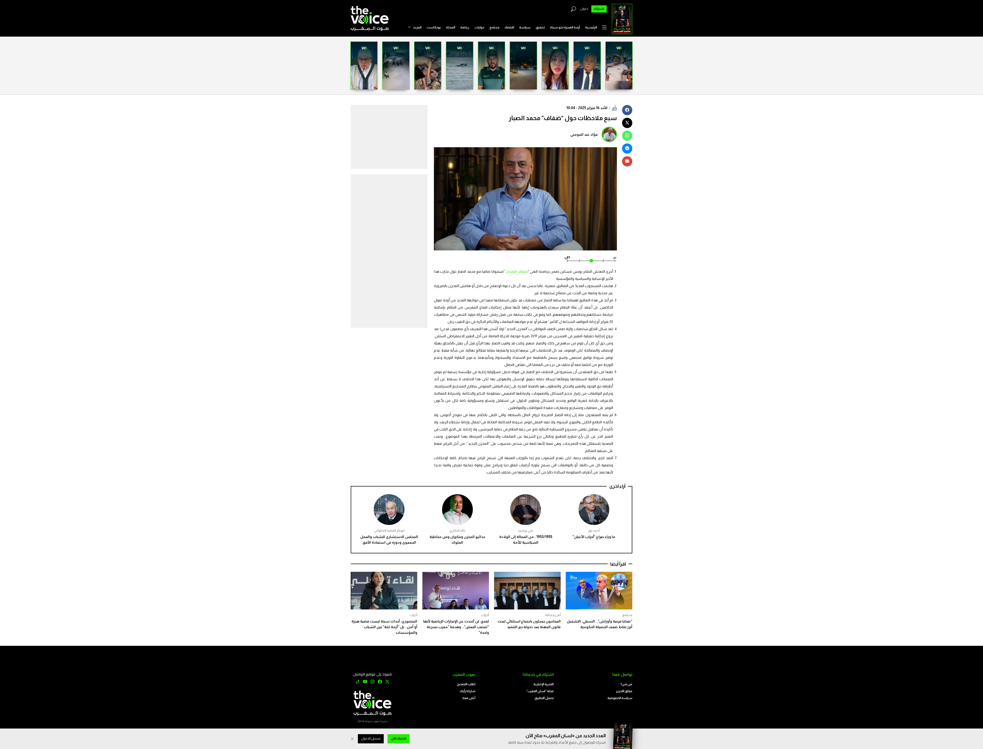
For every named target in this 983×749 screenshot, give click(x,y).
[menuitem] (591, 27)
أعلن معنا (469, 698)
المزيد (417, 27)
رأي (614, 108)
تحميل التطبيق (544, 698)
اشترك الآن (398, 738)
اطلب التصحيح (466, 684)
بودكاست (433, 27)
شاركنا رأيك (467, 691)
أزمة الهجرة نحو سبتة (565, 27)
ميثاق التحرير (624, 691)
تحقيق (540, 27)
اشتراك (599, 8)
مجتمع (494, 27)
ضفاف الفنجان (517, 271)
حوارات (479, 27)
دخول (584, 8)
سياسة (524, 27)
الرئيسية (591, 27)
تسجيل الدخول (370, 738)
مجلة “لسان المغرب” (540, 691)
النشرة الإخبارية (543, 684)
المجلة (450, 27)
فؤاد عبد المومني (584, 134)
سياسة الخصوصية (619, 698)
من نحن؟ (626, 684)
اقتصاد (509, 27)
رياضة (464, 27)
